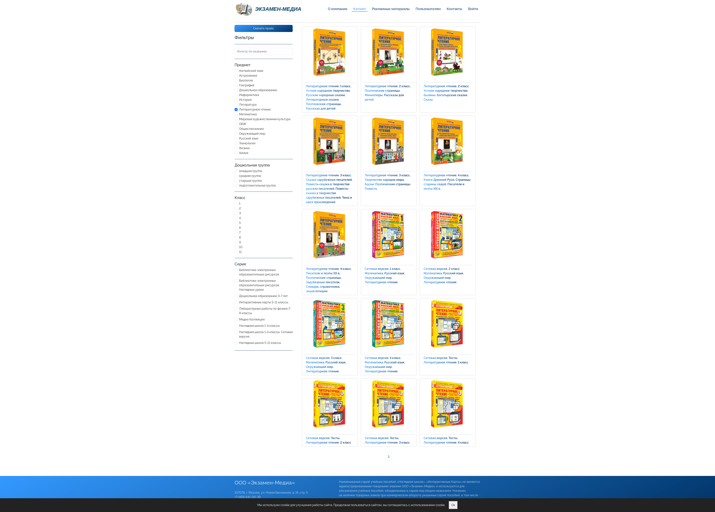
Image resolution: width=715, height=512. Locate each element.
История (245, 100)
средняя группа (250, 176)
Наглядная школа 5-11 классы (260, 343)
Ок (453, 505)
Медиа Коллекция (252, 319)
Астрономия (248, 75)
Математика (248, 114)
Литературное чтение (255, 109)
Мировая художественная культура (264, 119)
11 (240, 252)
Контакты (454, 9)
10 (240, 247)
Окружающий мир (252, 133)
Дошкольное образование (258, 90)
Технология (247, 143)
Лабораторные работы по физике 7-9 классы (265, 311)
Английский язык (251, 71)
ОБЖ (242, 124)
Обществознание (251, 129)
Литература (248, 104)
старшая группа (250, 180)
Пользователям (428, 9)
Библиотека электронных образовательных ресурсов (259, 272)
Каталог (359, 9)
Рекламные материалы (391, 9)
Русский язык (248, 138)
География (246, 85)
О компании (337, 9)
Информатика (249, 95)
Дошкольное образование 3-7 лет (263, 296)
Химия (243, 153)
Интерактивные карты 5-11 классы (263, 302)
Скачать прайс (263, 28)
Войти (473, 9)
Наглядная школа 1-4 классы (259, 326)
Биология (246, 80)
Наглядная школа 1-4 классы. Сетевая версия (266, 334)
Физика (244, 148)
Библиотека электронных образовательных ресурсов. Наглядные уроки (259, 285)
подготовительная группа (257, 185)
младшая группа (250, 171)
